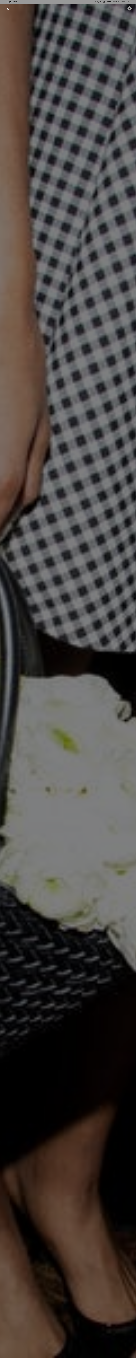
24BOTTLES (116, 2)
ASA (104, 2)
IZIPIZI (109, 2)
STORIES (123, 2)
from (97, 1)
